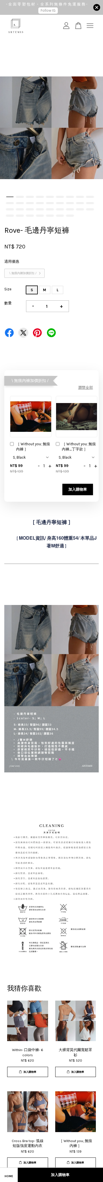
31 (39, 215)
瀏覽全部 (85, 387)
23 (50, 209)
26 (80, 209)
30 (29, 215)
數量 (8, 303)
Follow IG (48, 10)
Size (7, 289)
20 (19, 209)
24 (60, 209)
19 (9, 209)
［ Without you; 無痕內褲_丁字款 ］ (79, 446)
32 (50, 215)
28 (9, 215)
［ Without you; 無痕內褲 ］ (33, 446)
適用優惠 (11, 261)
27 (90, 209)
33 (60, 215)
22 (39, 209)
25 (70, 209)
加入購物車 (77, 489)
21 (29, 209)
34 (70, 215)
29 (19, 215)
